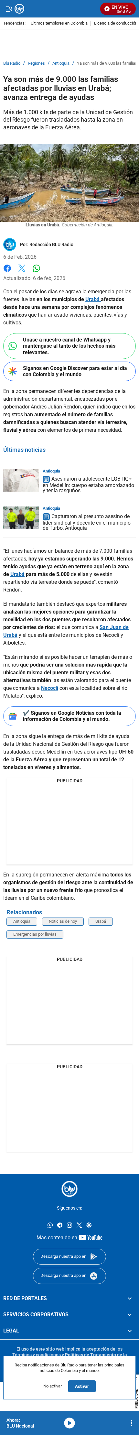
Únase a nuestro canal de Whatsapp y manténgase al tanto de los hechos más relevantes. (69, 346)
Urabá (100, 921)
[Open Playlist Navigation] (132, 1423)
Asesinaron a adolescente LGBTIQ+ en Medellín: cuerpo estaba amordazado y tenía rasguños (88, 485)
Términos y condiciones (36, 1354)
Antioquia (61, 63)
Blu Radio (11, 63)
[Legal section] (130, 1331)
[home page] (56, 9)
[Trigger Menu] (9, 9)
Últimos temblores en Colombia (59, 23)
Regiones (36, 63)
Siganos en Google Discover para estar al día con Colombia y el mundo (75, 371)
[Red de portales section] (130, 1298)
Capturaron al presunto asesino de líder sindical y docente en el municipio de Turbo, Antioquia (87, 522)
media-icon (69, 1423)
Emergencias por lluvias (35, 934)
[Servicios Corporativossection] (130, 1314)
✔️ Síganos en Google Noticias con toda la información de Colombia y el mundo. (72, 716)
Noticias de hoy (63, 921)
